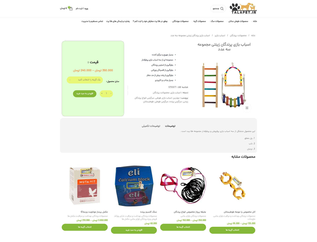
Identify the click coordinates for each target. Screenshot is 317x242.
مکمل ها (125, 219)
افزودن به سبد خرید (84, 93)
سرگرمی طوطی (161, 102)
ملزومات (251, 219)
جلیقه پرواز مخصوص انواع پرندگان (190, 212)
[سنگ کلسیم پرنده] (134, 186)
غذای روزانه (119, 216)
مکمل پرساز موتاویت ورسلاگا (94, 212)
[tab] (170, 125)
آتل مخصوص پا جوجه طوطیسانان (239, 212)
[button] (134, 230)
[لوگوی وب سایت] (243, 9)
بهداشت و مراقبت (231, 216)
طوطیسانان (148, 102)
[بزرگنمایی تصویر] (247, 108)
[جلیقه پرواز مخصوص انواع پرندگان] (183, 186)
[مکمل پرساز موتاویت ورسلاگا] (85, 186)
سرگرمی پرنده (176, 102)
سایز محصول (113, 81)
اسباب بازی (219, 35)
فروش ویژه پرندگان (148, 219)
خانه (253, 35)
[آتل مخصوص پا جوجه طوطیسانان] (232, 186)
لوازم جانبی (218, 216)
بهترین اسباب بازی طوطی (167, 98)
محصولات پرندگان (238, 35)
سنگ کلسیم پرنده (148, 212)
